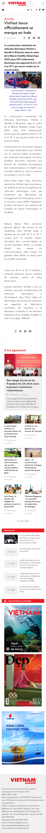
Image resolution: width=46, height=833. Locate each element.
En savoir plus (23, 521)
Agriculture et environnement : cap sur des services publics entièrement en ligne (11, 466)
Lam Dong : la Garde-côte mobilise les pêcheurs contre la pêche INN (12, 501)
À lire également (15, 350)
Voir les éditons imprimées (19, 601)
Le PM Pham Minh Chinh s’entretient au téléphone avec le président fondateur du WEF (30, 577)
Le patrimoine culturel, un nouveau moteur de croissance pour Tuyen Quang (12, 431)
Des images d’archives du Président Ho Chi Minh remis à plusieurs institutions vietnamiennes (23, 385)
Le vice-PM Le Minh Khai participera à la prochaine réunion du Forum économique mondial (30, 539)
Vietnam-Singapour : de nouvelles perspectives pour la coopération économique (33, 501)
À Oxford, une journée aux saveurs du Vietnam (33, 428)
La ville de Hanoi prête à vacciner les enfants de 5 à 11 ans (30, 589)
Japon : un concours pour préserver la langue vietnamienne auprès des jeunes (33, 464)
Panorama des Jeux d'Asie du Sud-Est (30, 549)
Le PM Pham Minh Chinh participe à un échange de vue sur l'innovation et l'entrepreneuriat (30, 564)
